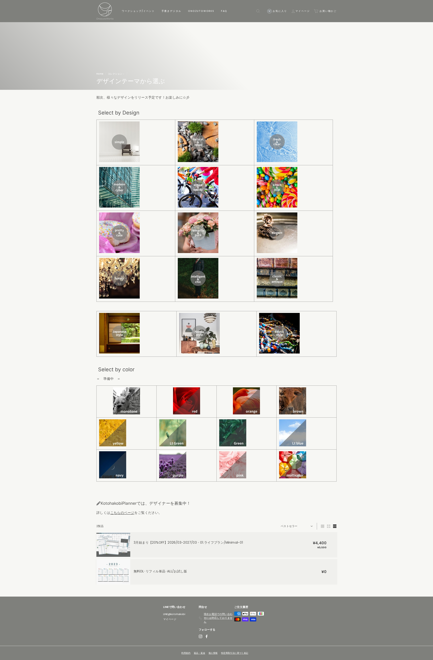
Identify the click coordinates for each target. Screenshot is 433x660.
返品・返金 (199, 653)
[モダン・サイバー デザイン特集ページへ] (119, 206)
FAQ (224, 11)
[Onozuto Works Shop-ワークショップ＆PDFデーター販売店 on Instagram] (200, 636)
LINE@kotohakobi (174, 614)
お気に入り (279, 11)
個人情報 (213, 653)
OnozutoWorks (201, 11)
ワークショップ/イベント (138, 11)
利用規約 (185, 653)
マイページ (302, 11)
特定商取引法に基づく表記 (234, 653)
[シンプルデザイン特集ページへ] (119, 160)
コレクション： (116, 73)
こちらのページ (122, 512)
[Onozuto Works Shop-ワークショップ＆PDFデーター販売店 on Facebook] (206, 636)
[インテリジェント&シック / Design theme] (198, 297)
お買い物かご (327, 11)
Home (100, 73)
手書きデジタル (171, 11)
